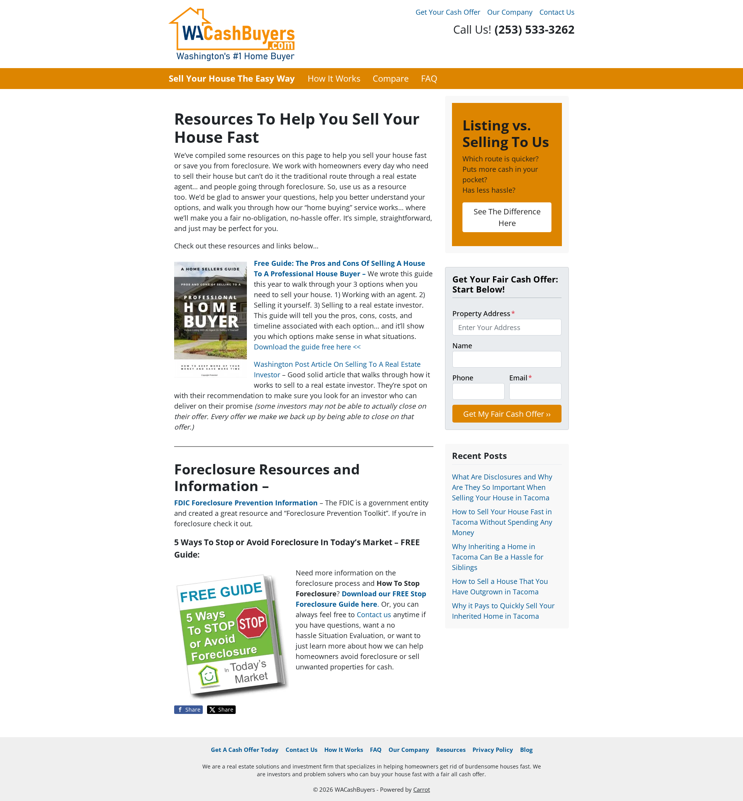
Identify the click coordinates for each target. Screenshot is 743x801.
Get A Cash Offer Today (245, 749)
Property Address (483, 313)
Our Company (509, 12)
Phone (462, 377)
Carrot (421, 789)
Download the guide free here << (307, 346)
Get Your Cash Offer (448, 12)
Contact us (374, 614)
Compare (391, 78)
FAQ (429, 78)
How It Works (334, 78)
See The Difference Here (507, 217)
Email (520, 377)
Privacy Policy (493, 749)
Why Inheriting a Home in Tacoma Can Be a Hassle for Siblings (497, 557)
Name (462, 345)
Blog (526, 749)
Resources (451, 749)
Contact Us (557, 12)
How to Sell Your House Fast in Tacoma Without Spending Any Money (502, 522)
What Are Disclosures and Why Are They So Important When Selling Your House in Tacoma (502, 487)
